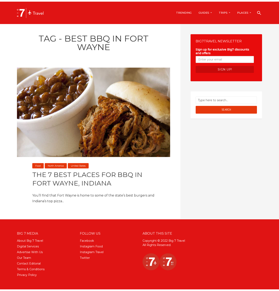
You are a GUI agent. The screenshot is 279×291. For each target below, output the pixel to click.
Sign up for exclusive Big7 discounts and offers (222, 51)
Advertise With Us (30, 252)
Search (226, 109)
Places (242, 12)
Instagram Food (91, 246)
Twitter (85, 258)
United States (78, 165)
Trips (223, 12)
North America (56, 165)
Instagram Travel (92, 252)
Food (38, 165)
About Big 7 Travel (30, 241)
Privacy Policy (27, 275)
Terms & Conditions (31, 269)
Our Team (24, 258)
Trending (184, 12)
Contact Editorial (29, 263)
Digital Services (28, 246)
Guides (204, 12)
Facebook (87, 241)
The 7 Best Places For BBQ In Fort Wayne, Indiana (87, 179)
